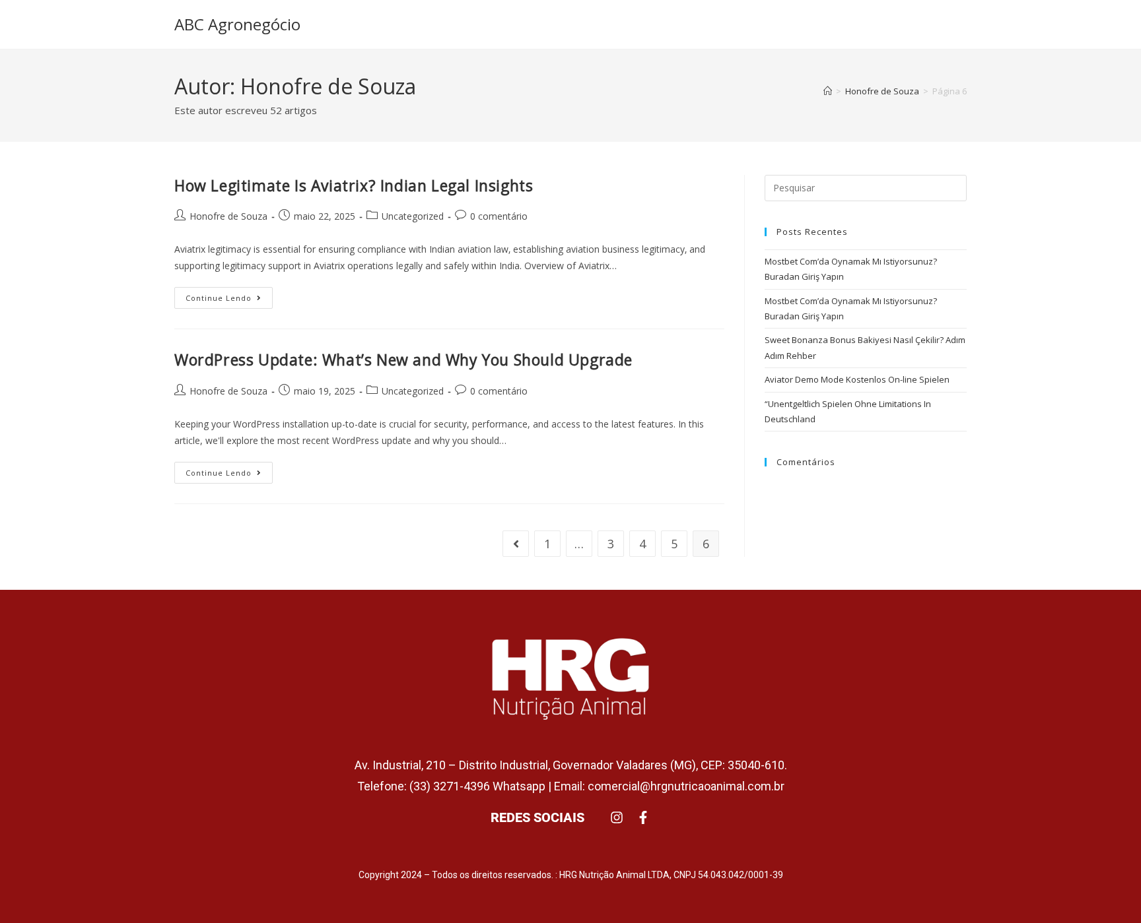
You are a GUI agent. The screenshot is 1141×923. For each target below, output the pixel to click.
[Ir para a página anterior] (515, 543)
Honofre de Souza (228, 216)
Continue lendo (229, 295)
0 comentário (499, 216)
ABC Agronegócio (237, 24)
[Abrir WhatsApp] (1108, 890)
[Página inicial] (827, 91)
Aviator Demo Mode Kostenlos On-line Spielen (857, 379)
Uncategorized (413, 216)
